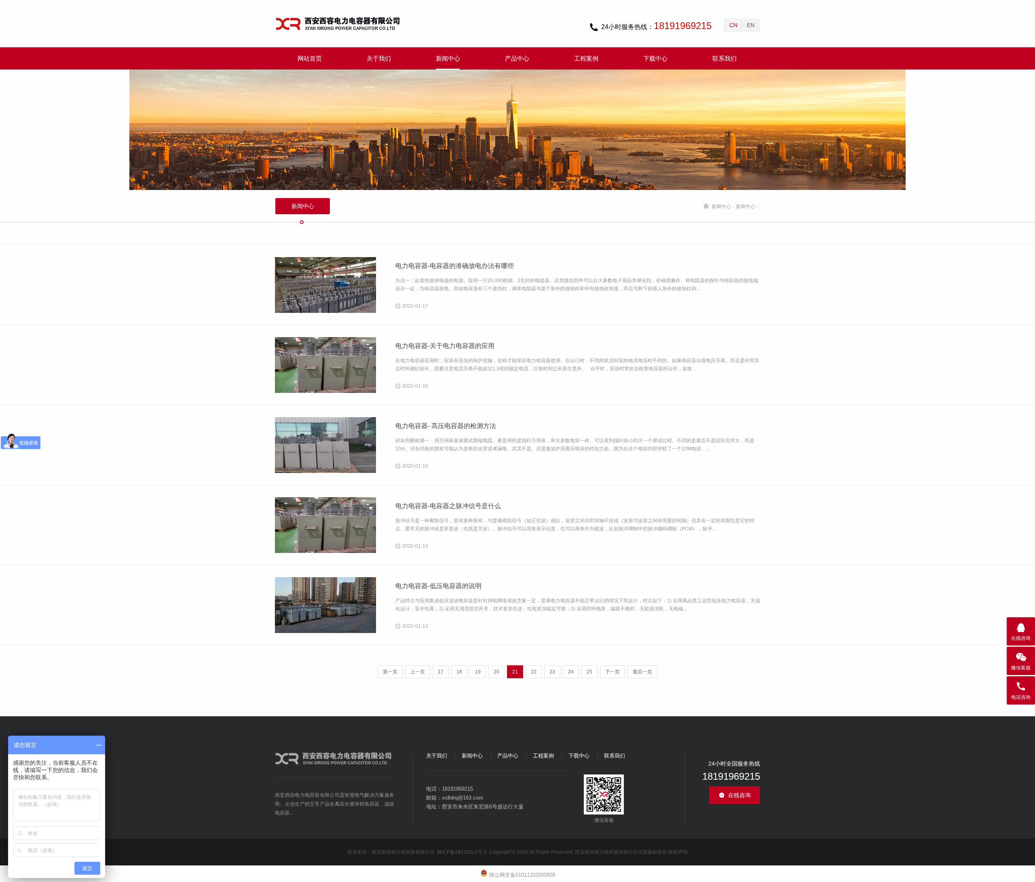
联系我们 (614, 756)
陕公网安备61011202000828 (521, 875)
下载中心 (578, 756)
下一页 (612, 672)
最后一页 (642, 672)
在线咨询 (739, 795)
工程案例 (543, 756)
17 (441, 672)
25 (589, 672)
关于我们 (436, 756)
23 (552, 672)
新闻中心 (721, 206)
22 (534, 672)
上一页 (417, 672)
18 (459, 672)
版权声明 (678, 852)
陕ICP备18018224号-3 (462, 852)
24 (571, 672)
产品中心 (507, 756)
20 (496, 672)
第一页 (390, 672)
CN (733, 25)
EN (750, 25)
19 (478, 672)
